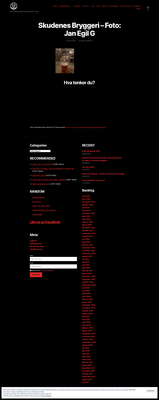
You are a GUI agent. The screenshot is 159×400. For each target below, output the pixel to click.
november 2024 (88, 202)
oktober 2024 (87, 205)
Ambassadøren (38, 197)
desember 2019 (88, 305)
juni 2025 (86, 196)
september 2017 (89, 377)
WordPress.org (36, 249)
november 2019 (88, 308)
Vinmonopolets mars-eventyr (44, 210)
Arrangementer (64, 6)
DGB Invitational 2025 (91, 151)
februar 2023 (87, 222)
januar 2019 (87, 331)
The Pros (85, 6)
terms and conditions (47, 270)
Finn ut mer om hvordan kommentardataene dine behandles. (86, 127)
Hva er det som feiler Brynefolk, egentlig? (49, 180)
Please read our (42, 270)
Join (93, 6)
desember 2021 (88, 248)
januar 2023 (87, 225)
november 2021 (88, 251)
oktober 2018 (87, 339)
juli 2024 (85, 208)
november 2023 (88, 213)
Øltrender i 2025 (38, 175)
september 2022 (89, 233)
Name (31, 255)
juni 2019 (86, 316)
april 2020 (86, 294)
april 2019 (86, 322)
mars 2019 (86, 325)
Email (31, 263)
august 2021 (87, 256)
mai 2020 (86, 291)
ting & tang (36, 202)
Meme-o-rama (125, 6)
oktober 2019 (87, 311)
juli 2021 (85, 259)
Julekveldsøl (37, 214)
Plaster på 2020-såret (41, 206)
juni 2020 (86, 288)
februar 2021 (87, 271)
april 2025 (86, 199)
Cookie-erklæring (45, 396)
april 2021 (86, 268)
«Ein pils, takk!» (88, 167)
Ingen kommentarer (87, 41)
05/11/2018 (72, 41)
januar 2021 (87, 274)
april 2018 (86, 357)
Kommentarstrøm (37, 246)
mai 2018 (86, 354)
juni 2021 (86, 262)
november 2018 (88, 337)
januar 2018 (87, 365)
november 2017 (88, 371)
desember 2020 (88, 276)
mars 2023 (86, 219)
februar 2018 (87, 362)
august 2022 (87, 236)
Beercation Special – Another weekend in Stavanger (53, 168)
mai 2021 (86, 265)
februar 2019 (87, 328)
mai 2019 (86, 319)
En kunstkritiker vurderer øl (93, 180)
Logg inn (33, 241)
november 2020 (88, 279)
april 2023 (86, 216)
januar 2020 (87, 302)
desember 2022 (88, 228)
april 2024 (86, 211)
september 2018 (89, 342)
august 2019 (87, 314)
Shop (98, 6)
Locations (76, 6)
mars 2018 (86, 359)
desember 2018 (88, 334)
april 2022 (86, 242)
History (104, 6)
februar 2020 (87, 299)
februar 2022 (87, 245)
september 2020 (89, 285)
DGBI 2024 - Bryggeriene (42, 164)
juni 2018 (86, 351)
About (138, 8)
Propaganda (136, 6)
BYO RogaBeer (114, 6)
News (55, 6)
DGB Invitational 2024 (41, 184)
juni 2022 (86, 239)
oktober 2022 (87, 231)
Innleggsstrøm (36, 244)
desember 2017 (88, 368)
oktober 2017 (87, 374)
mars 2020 (86, 296)
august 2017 (87, 379)
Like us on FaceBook (45, 222)
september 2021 (89, 253)
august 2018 (87, 345)
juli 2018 (85, 348)
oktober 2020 (87, 282)
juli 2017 (85, 382)
